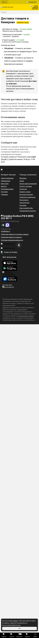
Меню (4, 2)
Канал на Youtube (10, 252)
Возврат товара (25, 192)
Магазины (20, 635)
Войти (35, 636)
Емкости (4, 186)
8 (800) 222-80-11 (17, 217)
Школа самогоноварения (28, 183)
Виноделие (5, 183)
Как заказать (24, 200)
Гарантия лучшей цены (27, 197)
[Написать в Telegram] (3, 225)
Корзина (27, 636)
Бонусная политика (26, 194)
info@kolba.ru (5, 231)
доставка (28, 186)
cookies (15, 621)
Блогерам (23, 205)
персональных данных (26, 316)
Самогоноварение (7, 178)
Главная (3, 636)
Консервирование (7, 189)
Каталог (11, 636)
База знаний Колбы (26, 208)
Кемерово (32, 2)
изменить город (22, 22)
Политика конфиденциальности (12, 240)
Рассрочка (23, 189)
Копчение (4, 192)
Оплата (22, 186)
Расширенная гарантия (28, 211)
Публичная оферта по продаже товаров (14, 234)
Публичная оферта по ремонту (11, 237)
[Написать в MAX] (7, 225)
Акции (22, 181)
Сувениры (4, 194)
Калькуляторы (25, 203)
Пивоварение (5, 181)
